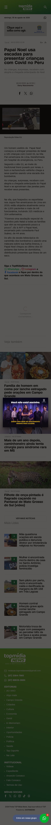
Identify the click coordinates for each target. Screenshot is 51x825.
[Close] (48, 397)
